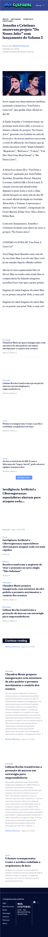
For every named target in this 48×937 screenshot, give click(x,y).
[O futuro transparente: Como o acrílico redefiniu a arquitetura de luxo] (24, 408)
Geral (5, 421)
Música (6, 562)
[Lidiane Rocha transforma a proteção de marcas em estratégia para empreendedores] (24, 368)
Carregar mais (23, 477)
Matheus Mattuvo (21, 46)
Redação (6, 530)
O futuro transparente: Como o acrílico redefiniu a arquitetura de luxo (22, 862)
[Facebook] (33, 58)
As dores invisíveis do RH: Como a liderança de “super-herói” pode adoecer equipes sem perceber (24, 464)
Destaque (16, 19)
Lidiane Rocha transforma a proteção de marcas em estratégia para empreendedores (23, 386)
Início (6, 19)
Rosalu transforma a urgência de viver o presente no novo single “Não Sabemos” (22, 567)
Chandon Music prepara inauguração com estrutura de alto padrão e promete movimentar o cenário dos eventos (24, 345)
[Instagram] (38, 58)
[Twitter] (43, 58)
